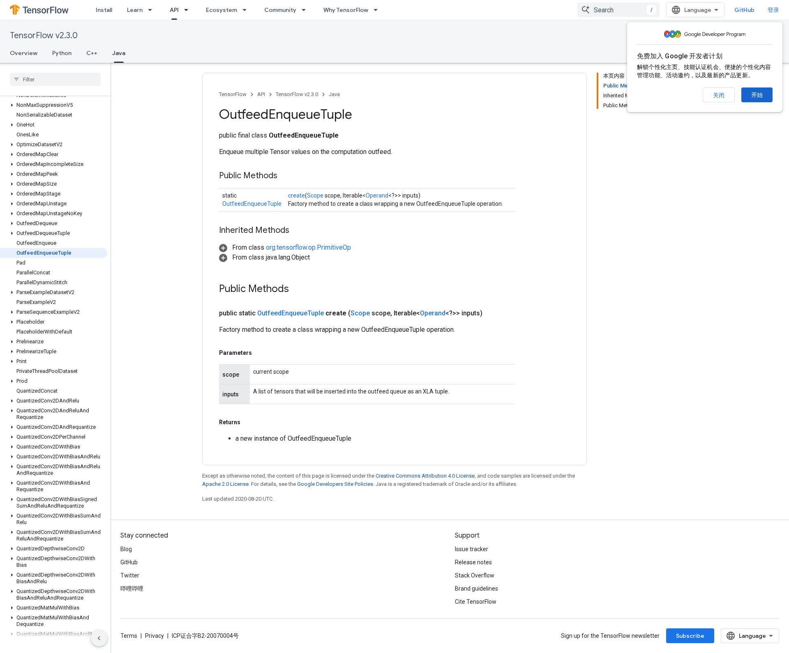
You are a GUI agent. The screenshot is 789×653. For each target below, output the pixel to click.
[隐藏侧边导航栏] (99, 638)
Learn (135, 10)
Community (280, 10)
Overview (23, 53)
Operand (377, 195)
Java (118, 53)
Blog (126, 549)
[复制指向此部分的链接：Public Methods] (285, 176)
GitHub (744, 10)
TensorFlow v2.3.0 (44, 35)
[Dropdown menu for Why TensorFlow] (378, 10)
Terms (128, 635)
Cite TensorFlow (475, 601)
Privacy (154, 635)
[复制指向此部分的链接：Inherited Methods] (297, 231)
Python (62, 53)
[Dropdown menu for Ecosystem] (247, 10)
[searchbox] (55, 79)
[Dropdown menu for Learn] (152, 10)
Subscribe (690, 635)
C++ (91, 53)
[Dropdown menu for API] (188, 10)
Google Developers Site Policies (335, 484)
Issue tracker (471, 549)
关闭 (718, 95)
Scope (315, 195)
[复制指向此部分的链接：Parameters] (260, 353)
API (174, 10)
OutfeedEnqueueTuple (251, 203)
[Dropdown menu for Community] (306, 10)
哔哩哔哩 (131, 588)
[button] (53, 105)
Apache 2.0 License (225, 484)
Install (104, 10)
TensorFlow (233, 94)
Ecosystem (221, 10)
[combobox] (618, 9)
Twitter (129, 575)
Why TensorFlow (345, 10)
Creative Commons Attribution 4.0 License (425, 476)
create (296, 195)
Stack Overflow (474, 575)
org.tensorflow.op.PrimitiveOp (308, 247)
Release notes (473, 562)
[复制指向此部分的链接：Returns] (248, 422)
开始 (757, 95)
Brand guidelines (476, 588)
